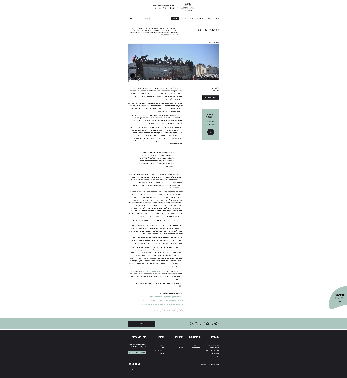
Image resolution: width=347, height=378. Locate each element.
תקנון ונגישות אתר (213, 364)
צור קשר (162, 353)
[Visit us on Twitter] (138, 364)
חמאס (180, 311)
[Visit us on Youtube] (129, 364)
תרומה (175, 19)
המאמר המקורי (151, 271)
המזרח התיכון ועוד (213, 345)
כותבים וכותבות (159, 350)
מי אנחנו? (161, 345)
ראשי (217, 18)
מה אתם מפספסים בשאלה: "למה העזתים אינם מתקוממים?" (161, 301)
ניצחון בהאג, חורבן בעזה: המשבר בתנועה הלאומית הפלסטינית (160, 304)
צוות (163, 348)
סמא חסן (215, 88)
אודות (184, 18)
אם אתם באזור (214, 353)
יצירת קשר (203, 364)
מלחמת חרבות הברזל (169, 311)
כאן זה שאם (197, 345)
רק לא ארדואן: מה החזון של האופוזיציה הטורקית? (164, 297)
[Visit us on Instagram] (132, 364)
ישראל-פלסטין (214, 348)
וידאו (191, 18)
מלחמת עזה (156, 311)
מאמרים (209, 18)
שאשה (181, 348)
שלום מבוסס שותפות (212, 350)
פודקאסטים (200, 18)
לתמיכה (142, 324)
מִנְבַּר (217, 356)
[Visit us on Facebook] (135, 364)
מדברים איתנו (196, 348)
